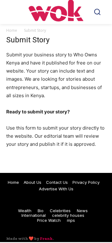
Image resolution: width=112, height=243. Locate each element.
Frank (46, 238)
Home (11, 30)
